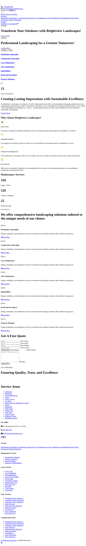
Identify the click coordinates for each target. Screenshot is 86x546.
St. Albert (8, 401)
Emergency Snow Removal (14, 502)
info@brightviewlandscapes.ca (13, 9)
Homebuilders (66, 18)
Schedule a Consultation (9, 24)
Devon (7, 405)
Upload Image (31, 350)
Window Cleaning (11, 459)
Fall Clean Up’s (10, 484)
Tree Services (9, 488)
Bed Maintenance (11, 475)
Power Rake (9, 479)
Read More (6, 237)
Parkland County (10, 416)
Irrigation (8, 486)
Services (3, 16)
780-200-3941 (7, 430)
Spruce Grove (9, 399)
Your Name (24, 341)
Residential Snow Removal (14, 498)
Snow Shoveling (10, 511)
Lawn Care (8, 471)
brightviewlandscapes (10, 540)
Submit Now (5, 364)
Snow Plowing (10, 504)
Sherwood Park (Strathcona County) (17, 403)
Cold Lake (8, 412)
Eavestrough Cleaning (12, 457)
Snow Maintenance (54, 18)
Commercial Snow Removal (14, 500)
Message (22, 362)
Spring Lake (9, 411)
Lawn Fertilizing (10, 473)
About (7, 14)
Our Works (13, 14)
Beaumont (8, 394)
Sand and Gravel (10, 508)
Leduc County (10, 414)
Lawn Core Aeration (12, 477)
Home (3, 14)
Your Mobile (25, 345)
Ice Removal (9, 510)
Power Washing (10, 461)
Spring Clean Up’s (11, 482)
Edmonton (8, 392)
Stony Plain (9, 409)
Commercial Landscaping (26, 18)
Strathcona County (11, 418)
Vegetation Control (11, 481)
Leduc (7, 397)
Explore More (5, 36)
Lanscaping (9, 490)
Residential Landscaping (9, 18)
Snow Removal (10, 513)
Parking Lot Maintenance (13, 463)
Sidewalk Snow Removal (13, 506)
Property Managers (15, 20)
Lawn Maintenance (41, 18)
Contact (3, 22)
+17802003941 (8, 7)
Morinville (8, 407)
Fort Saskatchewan (11, 395)
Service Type (25, 348)
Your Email (24, 343)
